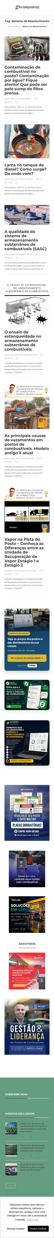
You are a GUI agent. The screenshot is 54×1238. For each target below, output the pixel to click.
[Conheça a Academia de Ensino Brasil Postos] (27, 743)
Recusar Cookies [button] (16, 1228)
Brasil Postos (13, 26)
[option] (27, 1150)
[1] (27, 868)
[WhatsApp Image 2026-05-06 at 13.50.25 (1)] (27, 914)
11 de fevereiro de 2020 (28, 355)
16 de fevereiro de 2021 (24, 254)
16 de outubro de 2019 (28, 571)
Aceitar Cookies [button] (38, 1228)
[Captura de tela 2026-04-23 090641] (27, 971)
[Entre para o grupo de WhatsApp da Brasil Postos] (27, 695)
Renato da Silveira (11, 355)
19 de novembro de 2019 (24, 458)
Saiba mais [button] (33, 1219)
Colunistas (12, 320)
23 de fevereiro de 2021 (24, 179)
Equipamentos (14, 55)
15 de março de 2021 (23, 99)
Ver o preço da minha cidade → (27, 658)
